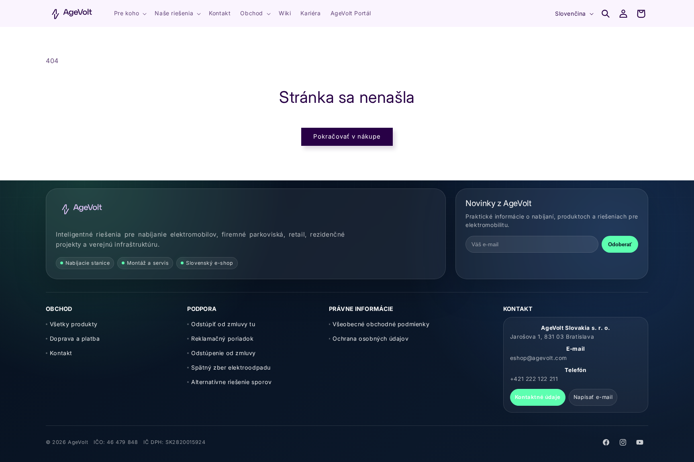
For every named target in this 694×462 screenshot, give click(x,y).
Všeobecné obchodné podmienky (381, 324)
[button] (129, 13)
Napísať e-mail (593, 397)
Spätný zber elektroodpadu (231, 367)
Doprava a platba (75, 338)
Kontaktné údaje (538, 397)
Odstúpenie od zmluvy (223, 353)
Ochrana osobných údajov (370, 338)
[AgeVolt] (82, 208)
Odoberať (620, 244)
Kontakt (61, 353)
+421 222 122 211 (534, 379)
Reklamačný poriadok (222, 338)
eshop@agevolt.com (538, 358)
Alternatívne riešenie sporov (231, 381)
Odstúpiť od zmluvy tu (223, 324)
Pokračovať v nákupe (347, 136)
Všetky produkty (74, 324)
